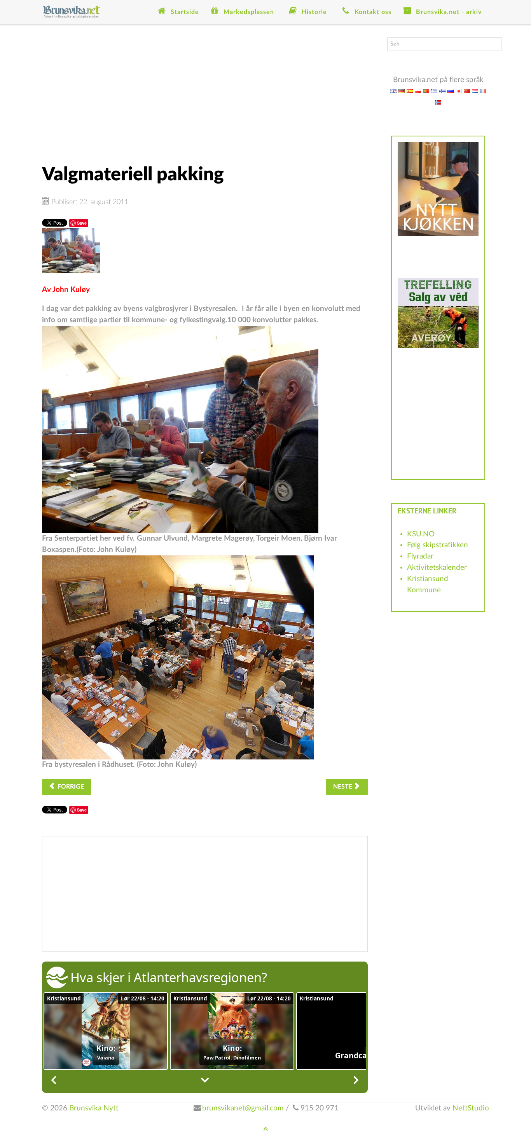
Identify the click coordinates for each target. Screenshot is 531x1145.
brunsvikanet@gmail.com (243, 1108)
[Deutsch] (401, 90)
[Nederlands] (475, 90)
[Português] (426, 90)
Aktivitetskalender (437, 567)
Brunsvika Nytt (94, 1108)
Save (82, 223)
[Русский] (450, 90)
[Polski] (418, 90)
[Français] (483, 90)
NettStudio (470, 1108)
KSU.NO (421, 534)
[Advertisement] (205, 91)
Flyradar (420, 556)
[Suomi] (442, 90)
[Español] (410, 90)
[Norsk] (438, 102)
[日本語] (459, 90)
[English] (393, 90)
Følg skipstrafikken (437, 545)
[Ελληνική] (434, 90)
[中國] (467, 90)
